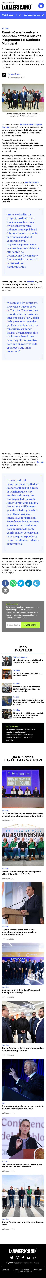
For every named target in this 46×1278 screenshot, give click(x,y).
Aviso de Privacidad (21, 1270)
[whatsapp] (13, 583)
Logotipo (17, 7)
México (16, 697)
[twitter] (21, 583)
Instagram (17, 1257)
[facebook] (5, 583)
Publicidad (38, 1270)
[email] (5, 590)
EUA (3, 1103)
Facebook (23, 1257)
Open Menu (41, 5)
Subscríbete (30, 625)
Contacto (5, 1270)
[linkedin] (28, 583)
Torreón (30, 282)
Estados (5, 28)
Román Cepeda (32, 182)
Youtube (28, 1257)
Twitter (12, 1257)
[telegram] (36, 583)
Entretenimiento (20, 657)
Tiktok (34, 1257)
